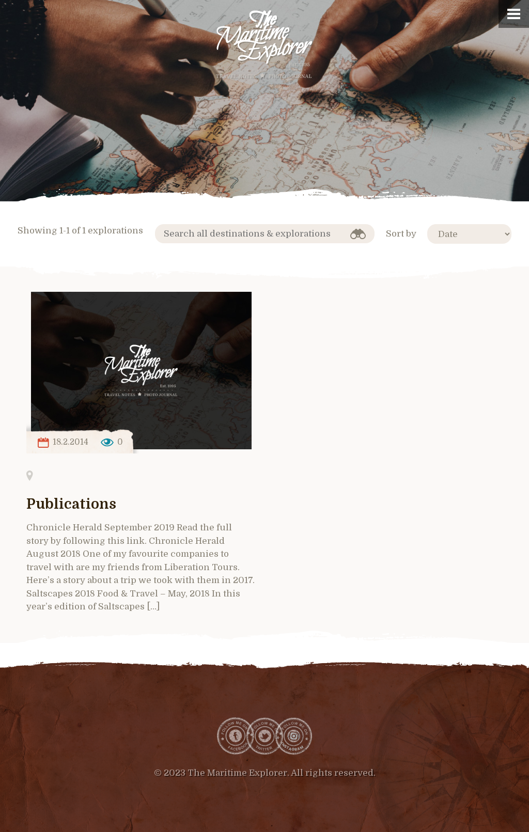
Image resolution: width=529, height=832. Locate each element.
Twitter (264, 736)
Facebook (235, 736)
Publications (71, 504)
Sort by (401, 234)
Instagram (293, 736)
